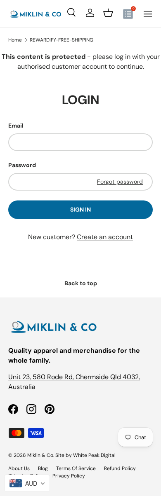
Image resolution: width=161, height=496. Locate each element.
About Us (19, 468)
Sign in (80, 209)
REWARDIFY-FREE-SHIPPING (61, 39)
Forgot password (120, 181)
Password (22, 165)
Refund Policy (120, 468)
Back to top (80, 283)
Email (16, 125)
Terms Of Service (76, 468)
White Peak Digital (94, 455)
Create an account (105, 237)
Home (15, 39)
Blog (43, 468)
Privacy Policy (68, 476)
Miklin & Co (40, 455)
